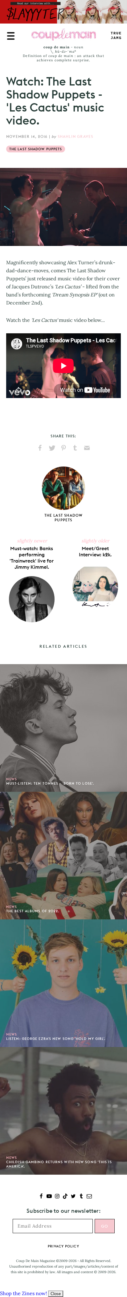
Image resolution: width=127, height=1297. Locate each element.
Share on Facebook (40, 448)
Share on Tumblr (75, 448)
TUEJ (116, 35)
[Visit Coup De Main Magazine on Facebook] (41, 1197)
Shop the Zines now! (23, 1293)
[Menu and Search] (10, 36)
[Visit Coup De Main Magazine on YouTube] (49, 1197)
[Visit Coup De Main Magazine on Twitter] (73, 1197)
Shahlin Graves (75, 136)
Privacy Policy (63, 1246)
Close (56, 1293)
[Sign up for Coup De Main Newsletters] (89, 1197)
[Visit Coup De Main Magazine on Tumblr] (81, 1197)
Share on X (52, 448)
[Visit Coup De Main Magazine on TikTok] (65, 1197)
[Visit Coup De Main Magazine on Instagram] (57, 1197)
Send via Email (87, 448)
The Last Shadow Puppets (35, 149)
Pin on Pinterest (63, 448)
